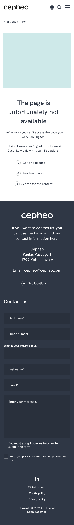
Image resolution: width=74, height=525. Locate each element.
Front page (11, 21)
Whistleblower (37, 487)
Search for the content (37, 184)
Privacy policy (37, 499)
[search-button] (59, 7)
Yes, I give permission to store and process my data (38, 458)
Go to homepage (34, 163)
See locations (37, 283)
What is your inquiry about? (21, 345)
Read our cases (33, 173)
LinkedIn (37, 478)
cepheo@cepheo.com (42, 270)
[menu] (67, 7)
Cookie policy (37, 493)
